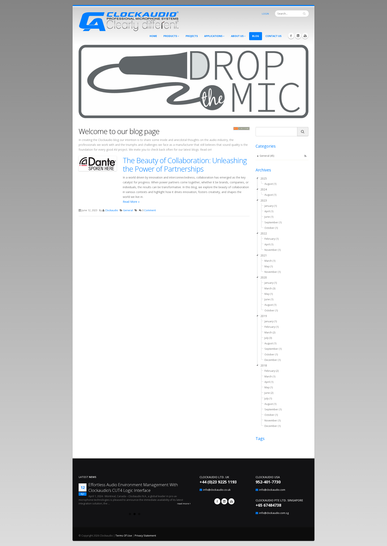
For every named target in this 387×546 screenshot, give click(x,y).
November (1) (272, 250)
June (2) (268, 393)
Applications (213, 36)
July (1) (268, 398)
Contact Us (273, 36)
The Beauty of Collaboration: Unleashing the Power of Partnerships (185, 164)
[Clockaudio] (129, 20)
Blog (255, 36)
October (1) (271, 228)
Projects (192, 36)
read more (183, 503)
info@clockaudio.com (272, 489)
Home (153, 36)
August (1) (270, 184)
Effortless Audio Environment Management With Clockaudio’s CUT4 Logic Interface (133, 487)
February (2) (271, 371)
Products (170, 36)
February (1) (271, 238)
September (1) (273, 222)
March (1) (269, 260)
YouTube (305, 36)
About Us (237, 36)
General (128, 210)
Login (265, 13)
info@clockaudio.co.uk (217, 489)
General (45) (267, 156)
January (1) (270, 206)
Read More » (131, 202)
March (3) (269, 288)
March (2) (269, 332)
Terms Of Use (123, 535)
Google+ (224, 501)
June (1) (268, 216)
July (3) (268, 338)
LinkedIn (298, 36)
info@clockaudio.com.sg (274, 513)
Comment (150, 210)
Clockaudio (111, 210)
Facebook (291, 36)
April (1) (268, 211)
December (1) (272, 360)
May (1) (268, 266)
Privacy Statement (145, 535)
